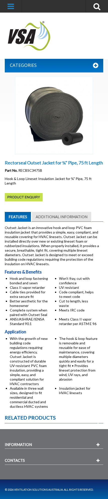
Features (18, 216)
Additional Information (61, 216)
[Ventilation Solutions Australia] (29, 36)
